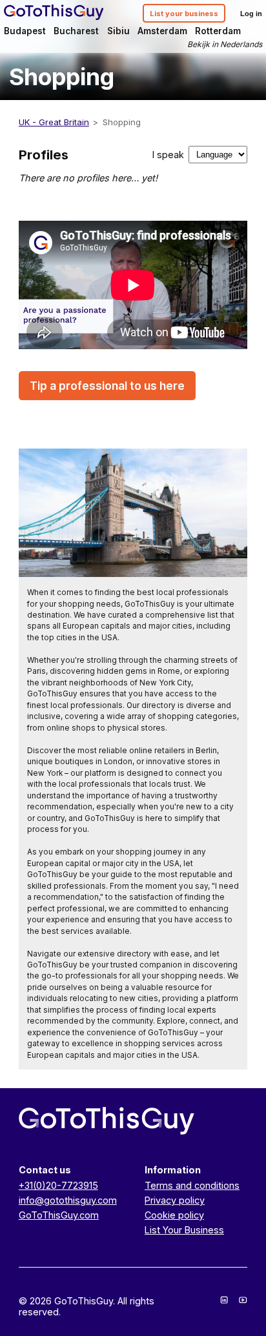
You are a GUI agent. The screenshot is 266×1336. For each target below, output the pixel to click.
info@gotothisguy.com (68, 1200)
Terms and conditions (192, 1185)
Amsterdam (162, 31)
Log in (251, 13)
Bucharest (76, 31)
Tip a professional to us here (107, 385)
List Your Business (184, 1229)
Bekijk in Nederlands (224, 44)
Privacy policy (175, 1200)
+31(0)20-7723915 (58, 1185)
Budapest (25, 31)
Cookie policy (174, 1214)
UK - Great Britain (54, 122)
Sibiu (118, 31)
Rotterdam (218, 31)
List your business (184, 13)
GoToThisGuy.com (59, 1214)
